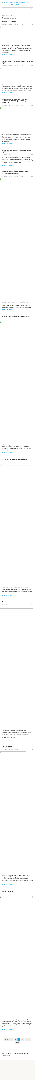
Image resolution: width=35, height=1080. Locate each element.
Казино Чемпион (7, 891)
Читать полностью (7, 54)
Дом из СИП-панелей (9, 22)
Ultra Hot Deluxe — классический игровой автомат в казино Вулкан (16, 172)
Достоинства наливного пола (12, 602)
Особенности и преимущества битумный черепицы (16, 151)
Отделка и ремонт (13, 24)
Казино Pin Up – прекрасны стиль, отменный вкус (17, 62)
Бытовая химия (7, 746)
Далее (17, 1042)
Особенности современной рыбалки (14, 459)
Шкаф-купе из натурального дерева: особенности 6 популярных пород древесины (14, 100)
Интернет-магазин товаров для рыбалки (16, 316)
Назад (7, 1039)
